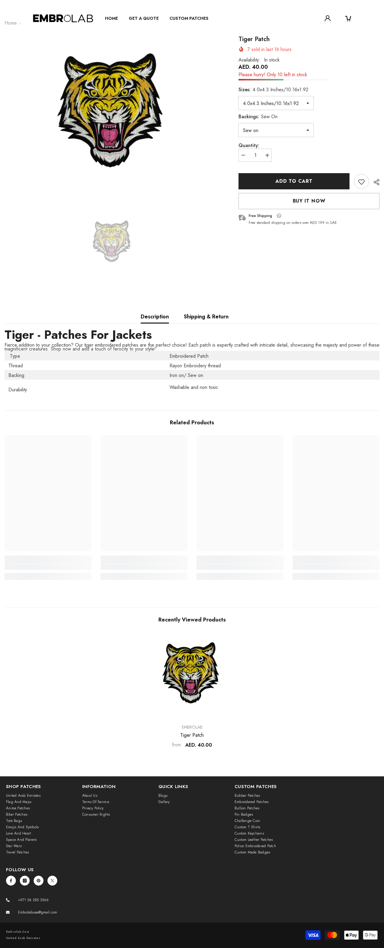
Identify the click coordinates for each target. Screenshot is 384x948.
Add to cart (294, 181)
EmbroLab (192, 727)
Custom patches (189, 18)
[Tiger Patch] (192, 675)
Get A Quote (144, 18)
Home (111, 18)
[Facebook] (11, 881)
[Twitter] (52, 881)
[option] (112, 116)
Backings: (258, 116)
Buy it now (309, 201)
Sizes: (273, 89)
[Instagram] (25, 881)
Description (155, 317)
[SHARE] (374, 182)
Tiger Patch (192, 735)
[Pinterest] (39, 881)
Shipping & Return (206, 317)
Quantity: (248, 146)
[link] (361, 181)
